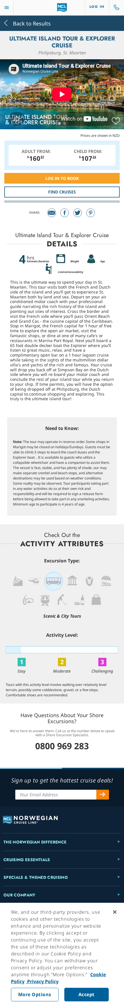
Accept (86, 994)
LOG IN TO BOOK (62, 178)
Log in (97, 6)
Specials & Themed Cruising (35, 877)
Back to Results (31, 23)
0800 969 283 (62, 746)
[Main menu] (6, 7)
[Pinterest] (90, 212)
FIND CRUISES (62, 192)
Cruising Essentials (26, 860)
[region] (62, 954)
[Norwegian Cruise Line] (62, 7)
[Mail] (51, 212)
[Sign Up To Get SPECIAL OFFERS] (102, 795)
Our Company (19, 895)
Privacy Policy (42, 981)
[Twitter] (77, 212)
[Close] (114, 912)
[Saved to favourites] (116, 121)
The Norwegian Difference (34, 842)
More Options (34, 994)
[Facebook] (64, 212)
